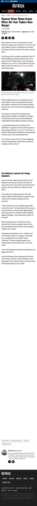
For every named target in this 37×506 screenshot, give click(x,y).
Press (9, 490)
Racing (26, 441)
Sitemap (14, 490)
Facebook (2, 38)
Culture (10, 11)
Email (9, 38)
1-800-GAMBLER (26, 498)
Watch (25, 11)
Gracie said (21, 130)
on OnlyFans (28, 45)
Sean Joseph (5, 28)
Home (3, 15)
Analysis (18, 11)
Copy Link (13, 38)
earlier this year (23, 66)
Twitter (6, 38)
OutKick (18, 6)
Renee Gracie (7, 444)
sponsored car (13, 63)
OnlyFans (6, 441)
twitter (9, 461)
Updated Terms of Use (7, 488)
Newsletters (6, 482)
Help (30, 488)
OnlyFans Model (16, 441)
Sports (4, 11)
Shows (31, 11)
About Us (3, 490)
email (13, 461)
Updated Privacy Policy (21, 488)
